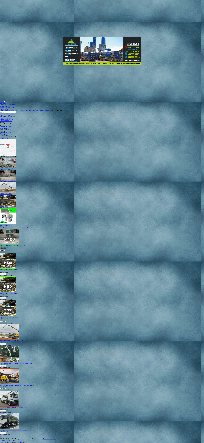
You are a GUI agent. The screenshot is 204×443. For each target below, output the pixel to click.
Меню (7, 102)
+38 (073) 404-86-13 (5, 129)
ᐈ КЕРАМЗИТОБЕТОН (6, 119)
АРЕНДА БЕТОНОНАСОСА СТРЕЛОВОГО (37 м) (14, 430)
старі (30, 227)
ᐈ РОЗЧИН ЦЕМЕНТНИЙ (7, 116)
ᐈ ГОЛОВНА (3, 103)
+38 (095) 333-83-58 (5, 132)
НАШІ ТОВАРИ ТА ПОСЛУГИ (9, 104)
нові (33, 227)
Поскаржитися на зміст (49, 439)
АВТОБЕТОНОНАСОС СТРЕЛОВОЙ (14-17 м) (13, 340)
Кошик (2, 102)
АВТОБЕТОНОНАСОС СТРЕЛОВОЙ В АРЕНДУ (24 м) (16, 363)
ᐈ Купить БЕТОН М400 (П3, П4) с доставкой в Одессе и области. (18, 245)
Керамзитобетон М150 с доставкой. (9, 293)
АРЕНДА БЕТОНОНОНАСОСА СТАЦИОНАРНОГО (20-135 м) (18, 385)
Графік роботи (4, 138)
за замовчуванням (17, 227)
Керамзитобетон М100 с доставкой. (9, 269)
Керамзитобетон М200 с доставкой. (9, 317)
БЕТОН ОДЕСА (4, 106)
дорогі (27, 227)
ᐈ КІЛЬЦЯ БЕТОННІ (6, 121)
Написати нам (4, 135)
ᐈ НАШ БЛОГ (4, 109)
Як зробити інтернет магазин (8, 440)
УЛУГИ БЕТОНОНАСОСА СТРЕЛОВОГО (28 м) (13, 407)
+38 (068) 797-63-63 (5, 126)
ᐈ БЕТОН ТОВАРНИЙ (6, 115)
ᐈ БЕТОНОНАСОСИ (6, 118)
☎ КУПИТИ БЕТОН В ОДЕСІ (8, 107)
